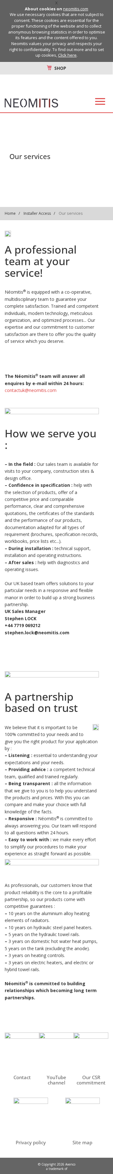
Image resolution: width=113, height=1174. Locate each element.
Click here (67, 55)
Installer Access (37, 213)
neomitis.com (75, 9)
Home (10, 213)
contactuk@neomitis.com (30, 390)
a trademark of (56, 1168)
